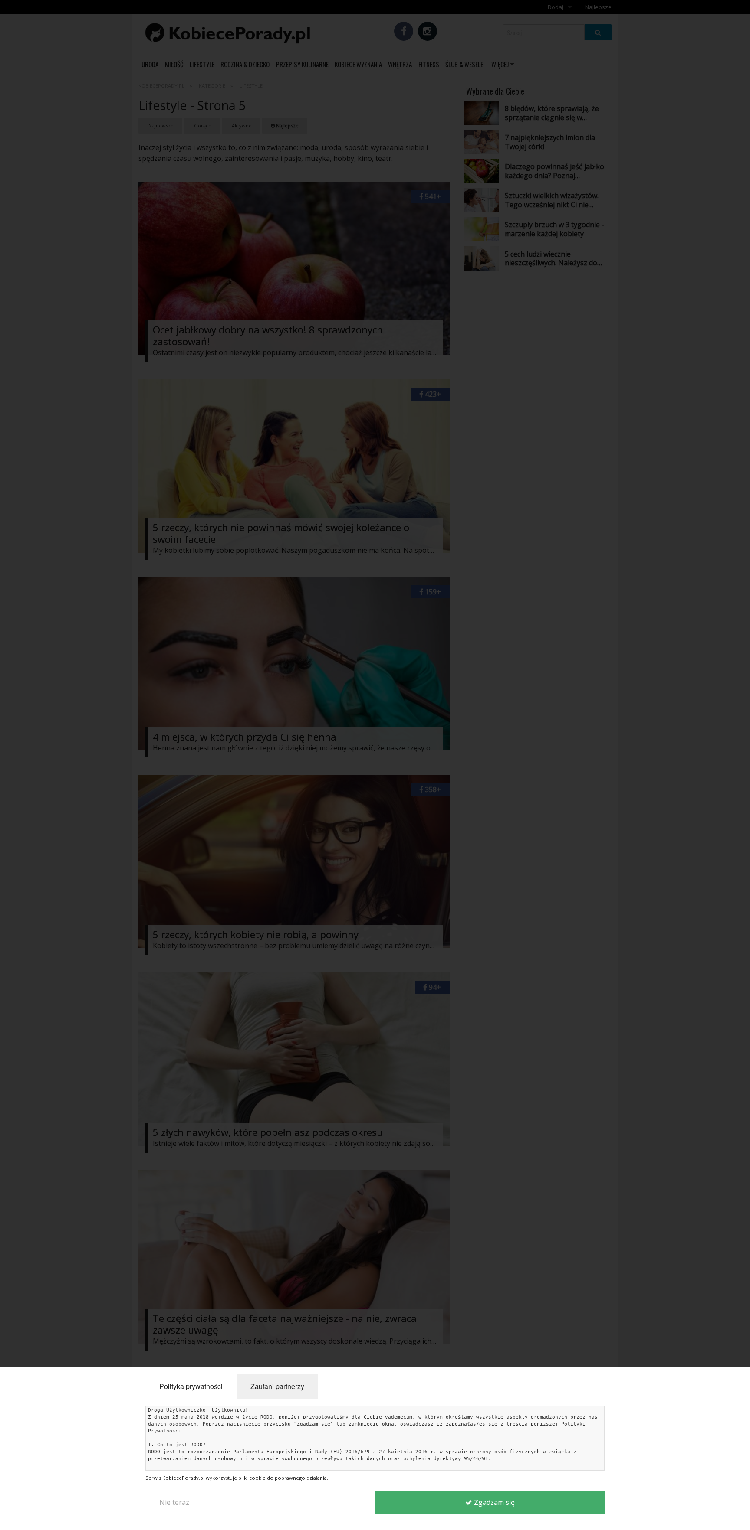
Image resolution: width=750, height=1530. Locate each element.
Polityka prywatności (191, 1386)
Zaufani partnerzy (277, 1386)
